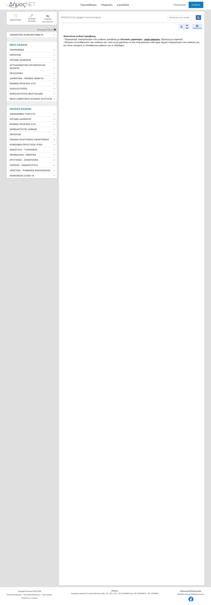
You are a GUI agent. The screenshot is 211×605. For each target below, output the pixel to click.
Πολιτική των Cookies (29, 598)
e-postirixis (123, 5)
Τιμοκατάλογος (88, 5)
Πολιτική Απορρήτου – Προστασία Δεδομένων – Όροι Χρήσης (29, 595)
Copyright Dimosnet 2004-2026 (29, 591)
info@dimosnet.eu (197, 594)
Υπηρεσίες (106, 5)
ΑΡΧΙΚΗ (79, 17)
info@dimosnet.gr (183, 594)
